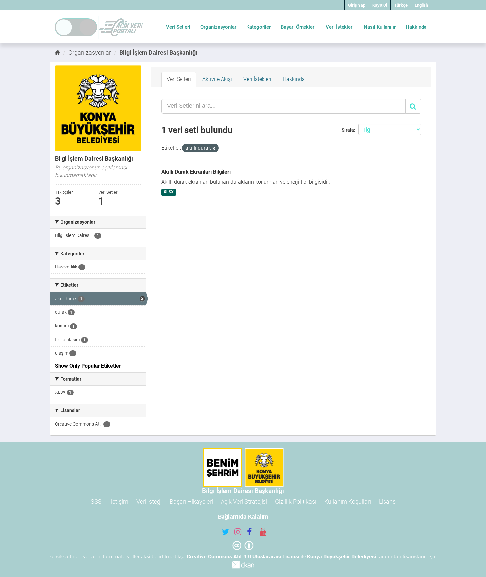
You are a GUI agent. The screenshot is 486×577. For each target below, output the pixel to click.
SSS (96, 501)
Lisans (387, 501)
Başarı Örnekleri (298, 27)
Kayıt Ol (379, 5)
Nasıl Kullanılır (380, 27)
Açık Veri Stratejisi (244, 501)
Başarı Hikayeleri (191, 501)
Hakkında (416, 27)
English (421, 5)
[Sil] (213, 148)
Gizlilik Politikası (295, 501)
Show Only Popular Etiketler (88, 366)
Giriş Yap (356, 5)
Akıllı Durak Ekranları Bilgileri (196, 172)
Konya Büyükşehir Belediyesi (341, 557)
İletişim (118, 501)
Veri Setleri (178, 27)
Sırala (348, 130)
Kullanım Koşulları (347, 501)
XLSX (169, 192)
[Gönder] (413, 106)
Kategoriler (258, 27)
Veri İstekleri (340, 27)
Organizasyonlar (218, 27)
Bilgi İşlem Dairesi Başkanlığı (158, 52)
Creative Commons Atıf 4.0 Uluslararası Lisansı (243, 557)
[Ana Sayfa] (57, 52)
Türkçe (401, 5)
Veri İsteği (149, 501)
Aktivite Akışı (217, 79)
